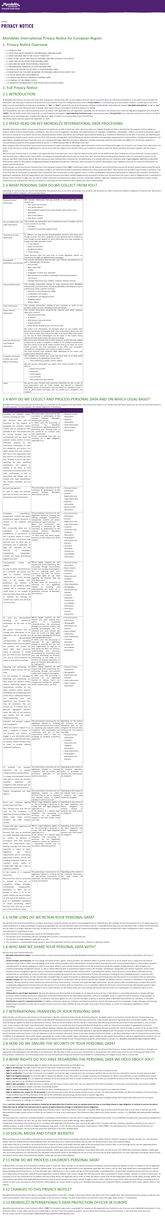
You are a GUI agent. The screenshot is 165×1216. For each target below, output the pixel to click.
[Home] (11, 6)
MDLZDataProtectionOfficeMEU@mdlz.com (54, 1214)
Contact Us (33, 181)
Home (4, 22)
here (76, 1129)
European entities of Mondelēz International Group (103, 105)
